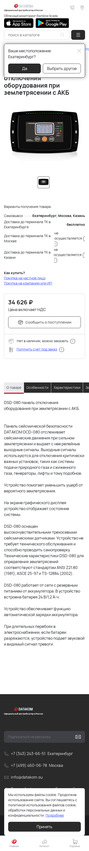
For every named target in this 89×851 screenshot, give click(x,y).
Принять (44, 826)
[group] (44, 135)
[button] (78, 35)
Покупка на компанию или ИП (28, 283)
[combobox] (36, 35)
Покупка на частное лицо (24, 278)
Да (24, 68)
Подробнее (54, 815)
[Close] (79, 51)
